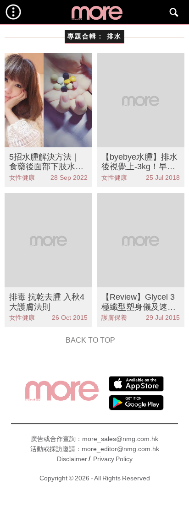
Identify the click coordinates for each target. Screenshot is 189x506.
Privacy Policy (113, 459)
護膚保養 (114, 317)
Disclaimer (72, 459)
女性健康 (22, 177)
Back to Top (90, 340)
